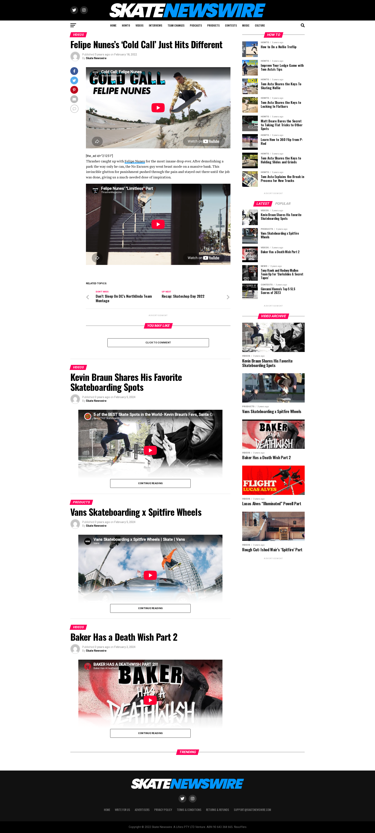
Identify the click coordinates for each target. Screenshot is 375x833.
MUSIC (245, 25)
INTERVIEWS (155, 25)
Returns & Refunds (217, 810)
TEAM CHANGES (176, 25)
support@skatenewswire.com (252, 810)
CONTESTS (231, 25)
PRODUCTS (213, 25)
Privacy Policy (163, 810)
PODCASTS (196, 25)
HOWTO (126, 25)
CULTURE (260, 25)
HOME (113, 25)
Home (107, 810)
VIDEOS (139, 25)
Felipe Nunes (135, 161)
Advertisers (142, 810)
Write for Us (122, 810)
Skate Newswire (96, 58)
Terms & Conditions (189, 810)
